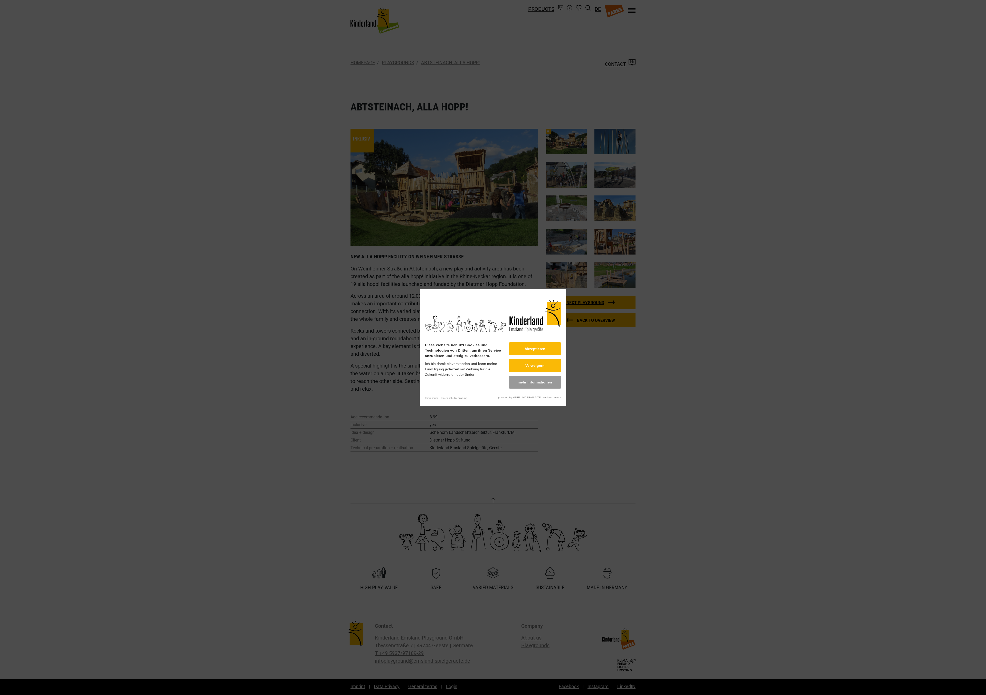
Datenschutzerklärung (454, 398)
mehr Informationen (535, 382)
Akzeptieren (535, 349)
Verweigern (535, 365)
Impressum (431, 398)
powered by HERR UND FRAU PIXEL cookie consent (529, 397)
